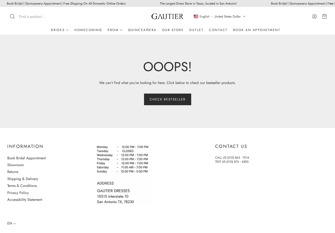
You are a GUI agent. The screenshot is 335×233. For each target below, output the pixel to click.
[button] (37, 16)
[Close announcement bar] (330, 3)
